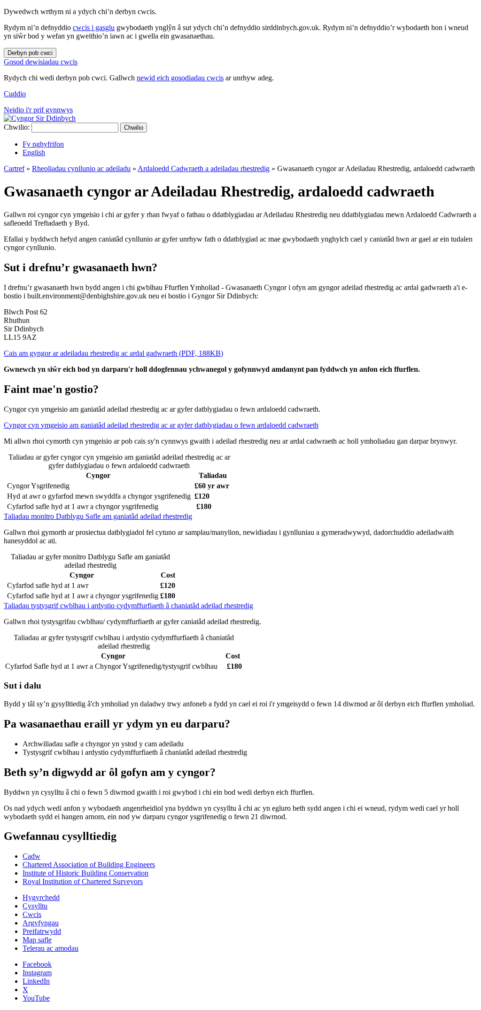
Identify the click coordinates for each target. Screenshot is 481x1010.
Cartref (14, 168)
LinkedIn (36, 981)
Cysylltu (35, 906)
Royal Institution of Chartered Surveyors (83, 881)
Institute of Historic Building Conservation (85, 873)
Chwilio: (17, 127)
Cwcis (32, 914)
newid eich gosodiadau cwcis (180, 78)
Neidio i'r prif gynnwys (38, 110)
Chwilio (133, 127)
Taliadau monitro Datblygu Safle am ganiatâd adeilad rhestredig (98, 516)
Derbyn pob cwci (30, 52)
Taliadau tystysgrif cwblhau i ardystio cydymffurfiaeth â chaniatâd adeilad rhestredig (128, 606)
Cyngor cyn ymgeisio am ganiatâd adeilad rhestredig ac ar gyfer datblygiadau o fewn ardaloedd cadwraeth (161, 425)
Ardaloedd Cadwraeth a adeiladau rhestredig (204, 168)
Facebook (37, 964)
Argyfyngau (41, 923)
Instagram (37, 973)
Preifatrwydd (42, 931)
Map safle (37, 940)
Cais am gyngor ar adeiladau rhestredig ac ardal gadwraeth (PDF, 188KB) (113, 353)
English (34, 153)
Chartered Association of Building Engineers (89, 865)
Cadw (31, 856)
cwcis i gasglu (94, 27)
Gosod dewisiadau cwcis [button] (41, 62)
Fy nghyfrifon (43, 144)
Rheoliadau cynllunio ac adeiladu (81, 168)
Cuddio (15, 94)
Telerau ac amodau (50, 948)
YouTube (36, 998)
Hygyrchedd (41, 897)
